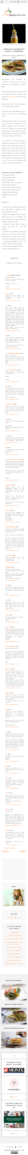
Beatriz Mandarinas (10, 527)
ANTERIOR (22, 851)
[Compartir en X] (13, 258)
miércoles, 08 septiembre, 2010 (13, 804)
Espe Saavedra (9, 555)
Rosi (6, 447)
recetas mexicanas (18, 55)
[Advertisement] (8, 869)
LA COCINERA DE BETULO (13, 353)
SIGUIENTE (5, 851)
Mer (6, 731)
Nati (6, 766)
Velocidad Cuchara (14, 960)
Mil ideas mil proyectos (14, 939)
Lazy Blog (10, 96)
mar (6, 600)
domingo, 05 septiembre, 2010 (12, 288)
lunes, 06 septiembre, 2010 (12, 365)
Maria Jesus (8, 627)
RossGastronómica (13, 954)
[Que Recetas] (14, 1097)
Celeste (7, 615)
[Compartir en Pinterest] (15, 258)
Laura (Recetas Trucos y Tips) (13, 459)
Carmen (7, 793)
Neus (6, 305)
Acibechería (14, 932)
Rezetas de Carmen (14, 950)
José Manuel (8, 277)
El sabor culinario (14, 935)
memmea (7, 293)
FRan (6, 386)
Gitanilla (7, 830)
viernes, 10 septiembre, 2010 (12, 845)
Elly (6, 754)
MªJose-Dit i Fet (9, 404)
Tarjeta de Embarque (14, 957)
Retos (14, 57)
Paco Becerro (8, 485)
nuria (6, 435)
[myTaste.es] (14, 1133)
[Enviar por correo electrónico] (17, 258)
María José (8, 510)
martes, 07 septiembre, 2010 (12, 749)
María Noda (8, 669)
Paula (6, 419)
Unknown (7, 693)
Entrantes (6, 55)
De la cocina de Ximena (11, 370)
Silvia (6, 585)
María (7, 778)
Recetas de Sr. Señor (14, 947)
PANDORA (8, 567)
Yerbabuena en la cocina (14, 963)
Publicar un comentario (9, 848)
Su (6, 335)
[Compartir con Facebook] (11, 258)
